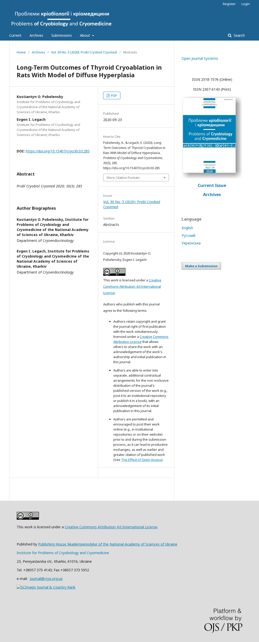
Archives (36, 35)
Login (246, 4)
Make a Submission (201, 266)
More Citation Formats (123, 177)
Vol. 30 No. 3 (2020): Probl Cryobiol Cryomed (84, 52)
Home (21, 52)
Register (229, 4)
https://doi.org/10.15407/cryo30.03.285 (58, 151)
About (85, 35)
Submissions (61, 35)
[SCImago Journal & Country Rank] (46, 587)
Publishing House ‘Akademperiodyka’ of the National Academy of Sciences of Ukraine (107, 544)
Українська (191, 243)
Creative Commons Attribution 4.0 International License (132, 286)
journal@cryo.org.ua (46, 578)
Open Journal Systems (200, 58)
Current (15, 35)
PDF (113, 95)
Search (239, 35)
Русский (188, 235)
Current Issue (212, 185)
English (187, 227)
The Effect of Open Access (141, 459)
